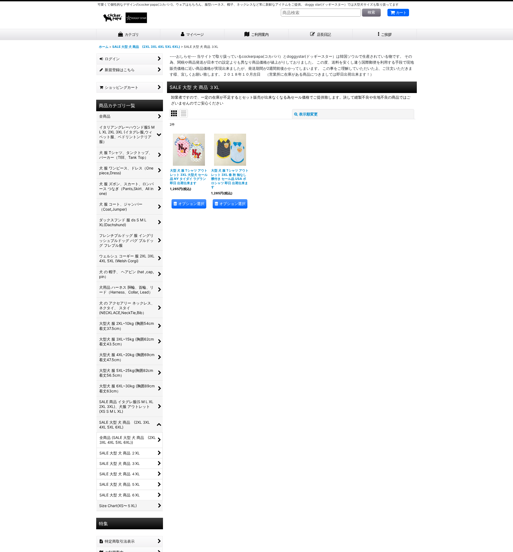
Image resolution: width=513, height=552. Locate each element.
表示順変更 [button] (308, 114)
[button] (385, 34)
